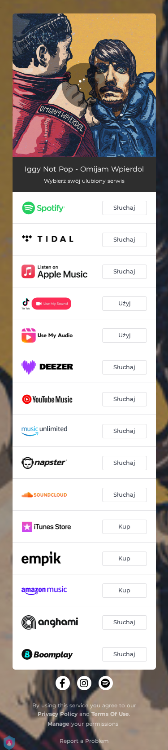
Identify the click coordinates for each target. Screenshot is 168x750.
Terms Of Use (110, 713)
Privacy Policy (58, 713)
